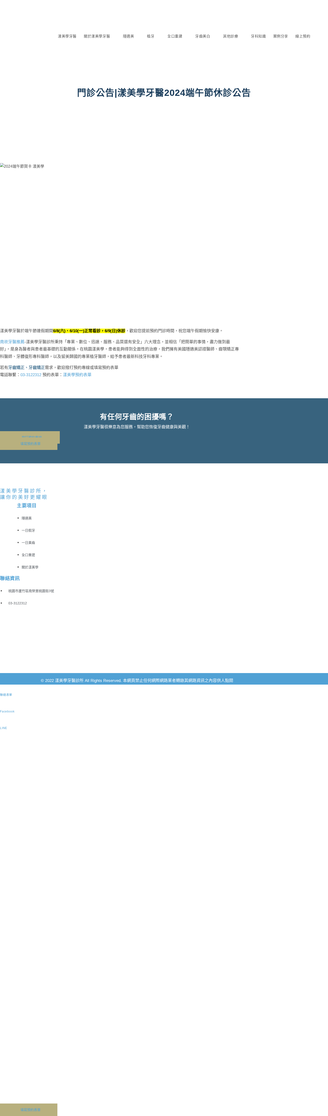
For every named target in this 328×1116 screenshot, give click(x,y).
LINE (3, 728)
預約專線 (6, 678)
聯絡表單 (6, 695)
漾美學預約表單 (77, 375)
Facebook (7, 711)
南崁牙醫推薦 (12, 342)
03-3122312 (30, 375)
